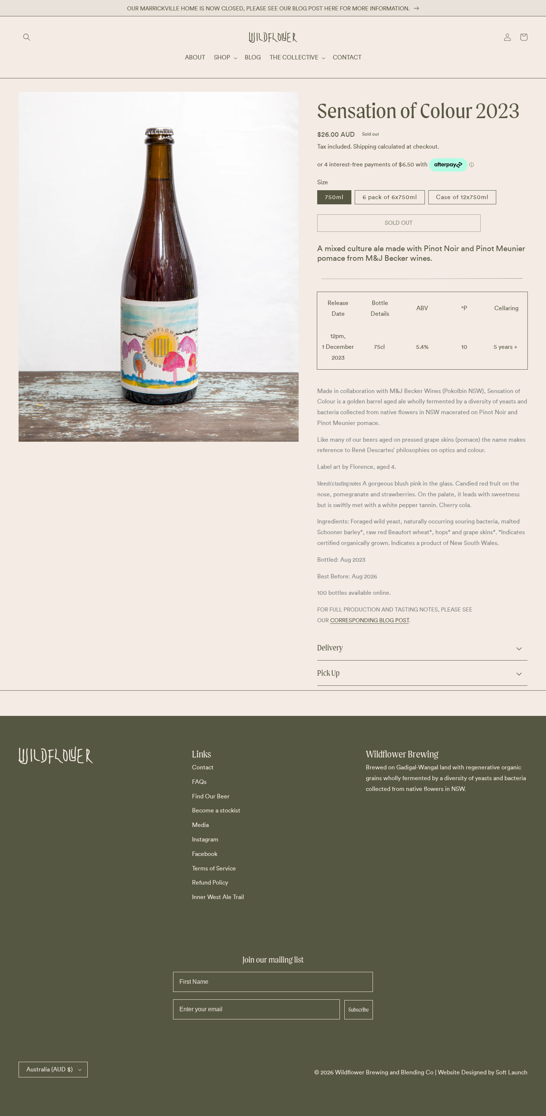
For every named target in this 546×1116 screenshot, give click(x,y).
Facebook (204, 854)
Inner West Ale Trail (218, 897)
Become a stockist (216, 811)
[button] (27, 37)
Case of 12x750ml (462, 197)
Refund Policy (210, 883)
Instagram (205, 840)
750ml (334, 197)
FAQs (199, 782)
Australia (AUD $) (49, 1070)
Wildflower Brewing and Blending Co (384, 1073)
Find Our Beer (211, 796)
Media (200, 825)
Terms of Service (214, 869)
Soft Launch (511, 1073)
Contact (203, 768)
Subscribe (358, 1009)
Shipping (364, 147)
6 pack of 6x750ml (390, 197)
